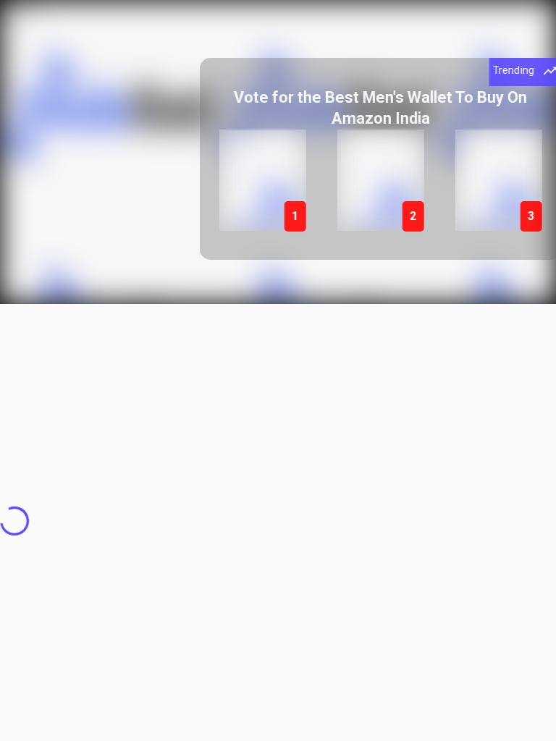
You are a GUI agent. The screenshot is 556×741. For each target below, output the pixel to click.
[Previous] (218, 160)
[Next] (532, 160)
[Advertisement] (278, 405)
